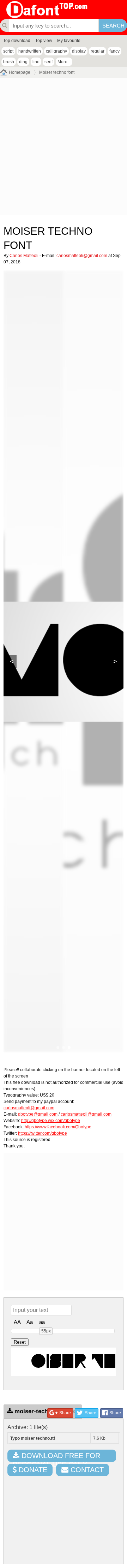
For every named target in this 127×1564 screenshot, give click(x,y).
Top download (16, 40)
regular (97, 51)
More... (64, 61)
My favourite (68, 40)
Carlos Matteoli (24, 255)
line (36, 61)
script (8, 51)
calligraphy (56, 51)
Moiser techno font (56, 72)
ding (23, 61)
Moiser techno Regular (65, 1361)
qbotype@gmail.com (38, 1114)
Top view (43, 40)
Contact (86, 1470)
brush (8, 61)
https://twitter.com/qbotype (42, 1133)
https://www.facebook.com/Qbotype (58, 1126)
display (79, 51)
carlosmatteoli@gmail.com (81, 255)
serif (48, 61)
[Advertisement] (63, 148)
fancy (114, 51)
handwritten (29, 51)
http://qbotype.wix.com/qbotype (50, 1120)
